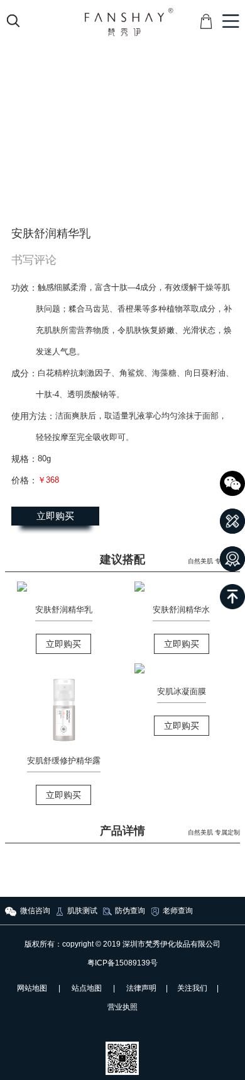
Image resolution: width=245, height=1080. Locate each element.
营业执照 (122, 1007)
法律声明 (141, 988)
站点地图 (87, 988)
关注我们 (192, 988)
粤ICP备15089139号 (122, 963)
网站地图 (32, 988)
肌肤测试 (82, 910)
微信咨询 (35, 910)
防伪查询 (130, 910)
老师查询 (178, 910)
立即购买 (55, 515)
